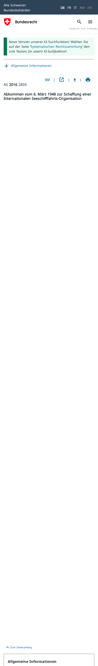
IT (75, 7)
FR (69, 7)
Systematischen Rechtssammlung (56, 46)
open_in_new (61, 80)
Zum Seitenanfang (18, 647)
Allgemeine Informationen (28, 65)
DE (63, 7)
